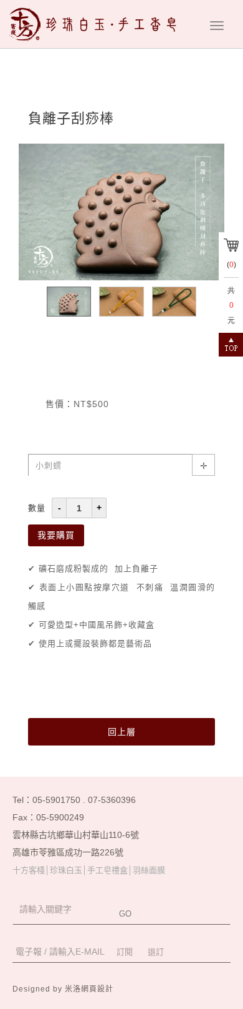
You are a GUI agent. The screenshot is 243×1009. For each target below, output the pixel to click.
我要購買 (56, 535)
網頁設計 (97, 989)
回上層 (122, 732)
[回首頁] (96, 24)
